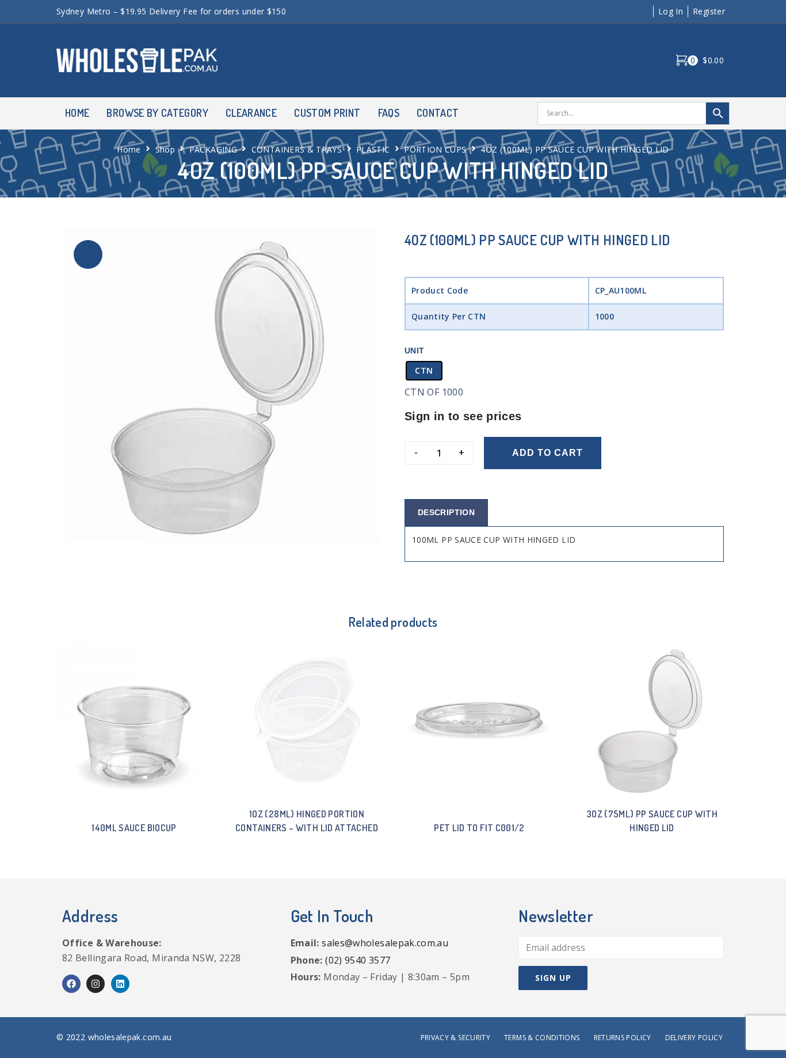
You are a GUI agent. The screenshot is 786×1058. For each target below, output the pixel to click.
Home (128, 149)
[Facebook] (71, 984)
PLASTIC (373, 149)
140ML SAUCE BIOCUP (133, 828)
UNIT (414, 350)
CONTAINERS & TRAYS (296, 149)
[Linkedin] (120, 984)
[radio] (424, 370)
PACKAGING (213, 149)
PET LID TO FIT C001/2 (479, 828)
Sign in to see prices (463, 416)
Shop (165, 149)
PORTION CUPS (435, 149)
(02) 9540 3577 (357, 960)
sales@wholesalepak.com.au (385, 943)
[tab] (446, 512)
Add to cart (547, 453)
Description (446, 512)
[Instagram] (95, 984)
